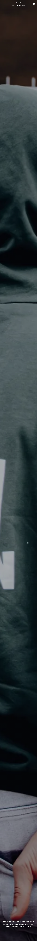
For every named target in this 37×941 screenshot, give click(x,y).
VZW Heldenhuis (18, 4)
